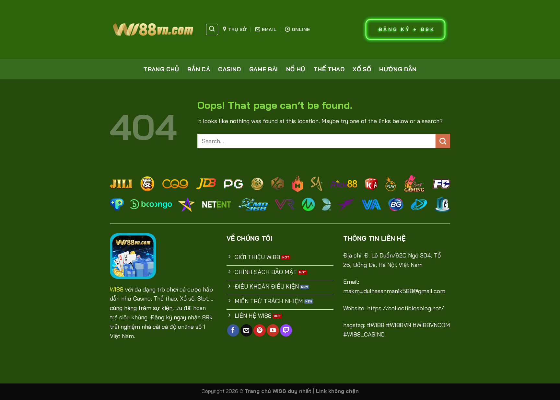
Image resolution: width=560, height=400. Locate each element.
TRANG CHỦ (161, 69)
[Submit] (443, 141)
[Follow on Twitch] (286, 330)
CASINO (229, 69)
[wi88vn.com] (153, 29)
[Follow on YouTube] (273, 330)
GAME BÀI (263, 69)
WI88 (116, 289)
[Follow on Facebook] (233, 330)
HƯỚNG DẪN (397, 69)
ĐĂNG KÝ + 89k (407, 29)
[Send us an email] (246, 330)
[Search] (212, 29)
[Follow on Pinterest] (259, 330)
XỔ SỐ (362, 69)
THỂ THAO (328, 69)
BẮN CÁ (198, 69)
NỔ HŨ (295, 69)
